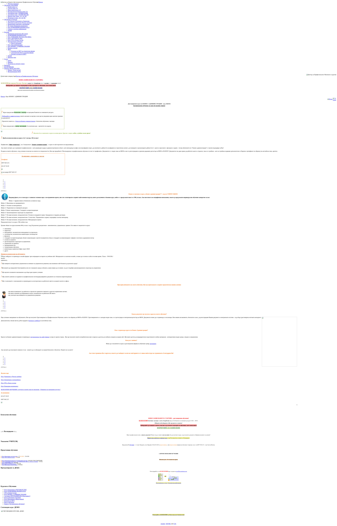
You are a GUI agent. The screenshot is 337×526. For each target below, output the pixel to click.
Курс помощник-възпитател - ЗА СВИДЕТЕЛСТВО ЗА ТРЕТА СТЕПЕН (20, 461)
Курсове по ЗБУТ (9, 501)
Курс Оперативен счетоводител (11, 380)
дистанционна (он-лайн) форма (39, 337)
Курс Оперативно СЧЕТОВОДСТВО (15, 489)
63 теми (132, 445)
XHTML (168, 524)
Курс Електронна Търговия (12, 497)
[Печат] (330, 99)
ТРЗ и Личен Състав (10, 493)
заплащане (153, 343)
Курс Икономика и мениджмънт (9, 465)
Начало (3, 96)
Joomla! (163, 524)
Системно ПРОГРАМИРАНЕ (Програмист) (17, 496)
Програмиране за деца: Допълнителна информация (168, 483)
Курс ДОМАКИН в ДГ (7, 462)
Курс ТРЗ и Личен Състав (8, 457)
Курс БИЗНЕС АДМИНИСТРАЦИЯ (15, 494)
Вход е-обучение (9, 502)
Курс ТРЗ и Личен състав (8, 383)
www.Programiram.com (181, 471)
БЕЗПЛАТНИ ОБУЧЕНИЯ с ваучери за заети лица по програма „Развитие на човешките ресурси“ (31, 389)
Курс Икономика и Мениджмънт (14, 499)
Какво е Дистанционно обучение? (14, 504)
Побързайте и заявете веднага (11, 116)
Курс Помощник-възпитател (9, 386)
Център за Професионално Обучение (27, 76)
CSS (175, 524)
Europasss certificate (34, 320)
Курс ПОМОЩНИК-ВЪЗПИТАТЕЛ (15, 491)
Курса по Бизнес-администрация (25, 121)
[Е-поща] (334, 100)
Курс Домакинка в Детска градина (11, 376)
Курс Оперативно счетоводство (10, 456)
